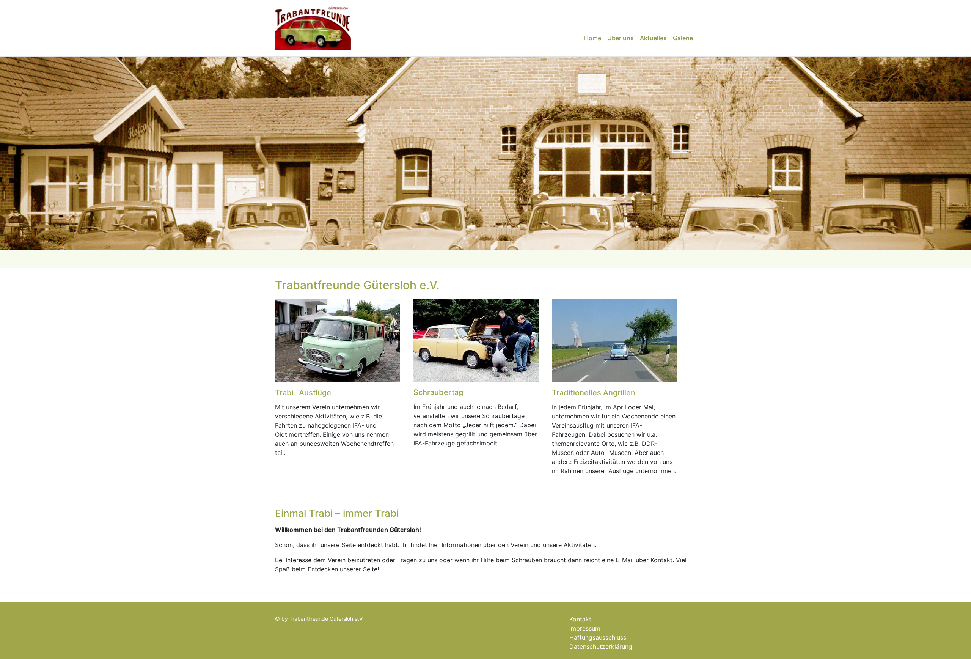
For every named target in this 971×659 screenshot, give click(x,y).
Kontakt (580, 619)
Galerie (683, 38)
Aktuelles (653, 38)
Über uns (620, 38)
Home (592, 38)
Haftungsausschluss (597, 637)
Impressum (584, 628)
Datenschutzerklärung (600, 646)
